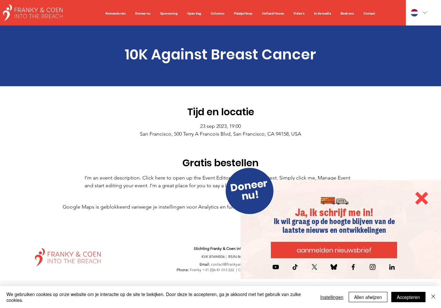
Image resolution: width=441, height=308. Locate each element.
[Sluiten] (433, 297)
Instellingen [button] (332, 297)
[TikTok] (295, 267)
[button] (421, 198)
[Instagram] (372, 267)
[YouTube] (276, 267)
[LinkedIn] (392, 267)
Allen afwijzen (368, 297)
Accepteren (408, 297)
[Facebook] (353, 267)
